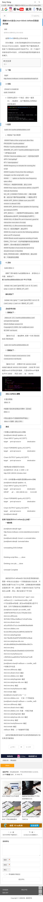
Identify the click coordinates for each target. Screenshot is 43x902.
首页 (4, 5)
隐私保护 (5, 892)
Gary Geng (6, 2)
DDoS (11, 38)
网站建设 (10, 5)
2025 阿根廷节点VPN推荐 (10, 796)
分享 (29, 747)
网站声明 (24, 890)
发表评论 (36, 16)
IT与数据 (7, 774)
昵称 (7, 860)
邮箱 (7, 865)
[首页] (40, 887)
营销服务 (5, 890)
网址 (5, 870)
